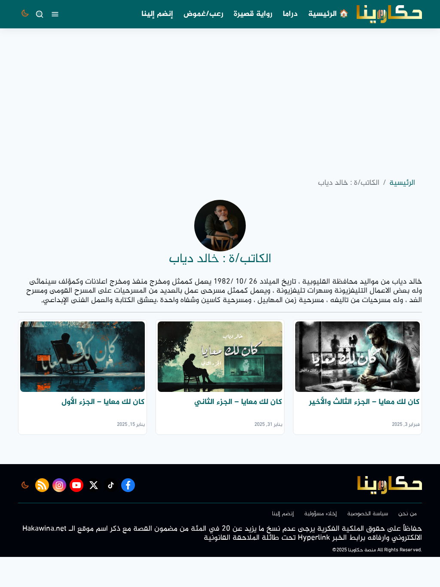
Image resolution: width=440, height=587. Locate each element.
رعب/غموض (203, 14)
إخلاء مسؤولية (320, 514)
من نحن (407, 514)
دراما (290, 14)
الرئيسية (402, 183)
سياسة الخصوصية (367, 514)
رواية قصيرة (253, 14)
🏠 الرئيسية (328, 14)
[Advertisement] (220, 100)
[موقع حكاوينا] (389, 14)
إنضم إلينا (157, 14)
